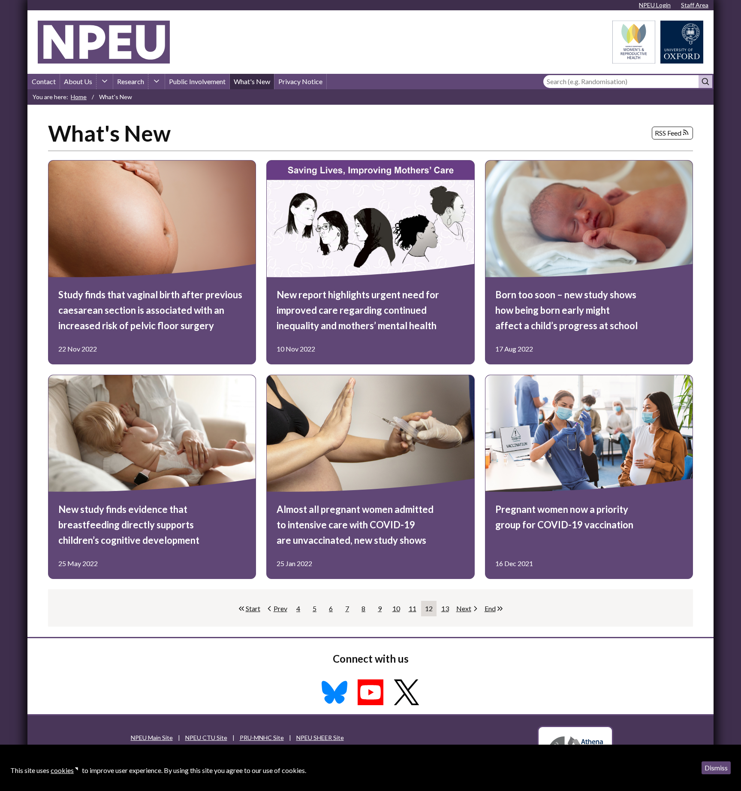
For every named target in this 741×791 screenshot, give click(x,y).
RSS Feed (668, 133)
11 (414, 610)
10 (398, 610)
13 (447, 610)
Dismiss (716, 768)
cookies (62, 770)
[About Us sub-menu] (104, 81)
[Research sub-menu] (156, 81)
